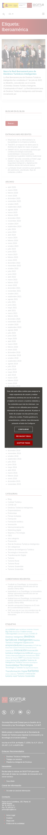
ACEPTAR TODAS (23, 443)
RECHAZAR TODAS (23, 436)
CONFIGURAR (23, 429)
